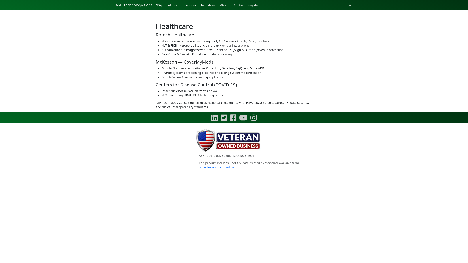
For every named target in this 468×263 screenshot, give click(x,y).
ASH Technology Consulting (139, 5)
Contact (239, 5)
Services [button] (190, 5)
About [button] (224, 5)
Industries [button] (208, 5)
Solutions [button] (173, 5)
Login (347, 5)
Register (253, 5)
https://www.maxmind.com (218, 167)
